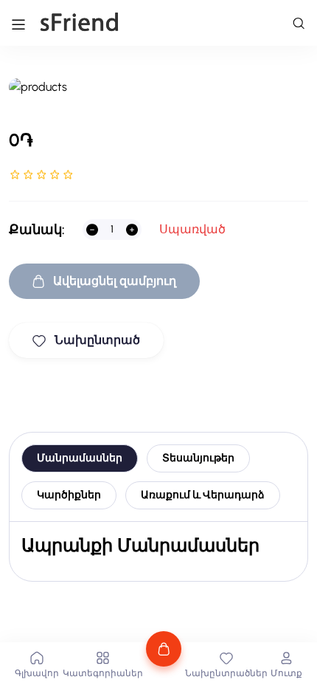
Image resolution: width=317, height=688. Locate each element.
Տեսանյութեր (198, 458)
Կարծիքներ (69, 495)
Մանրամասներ (79, 458)
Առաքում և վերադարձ (203, 495)
